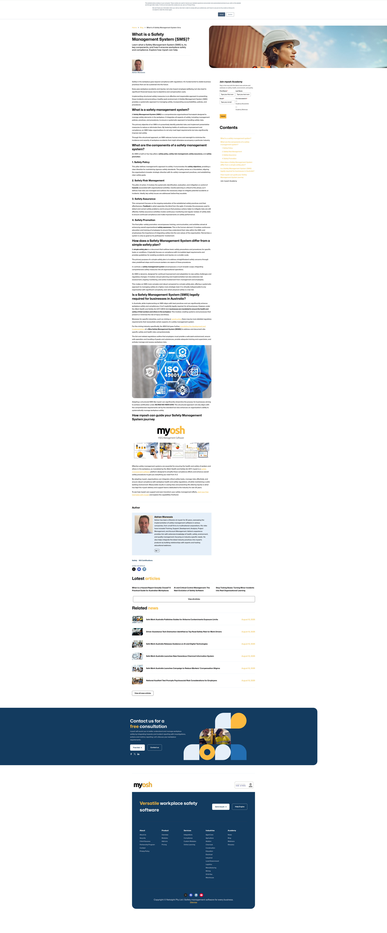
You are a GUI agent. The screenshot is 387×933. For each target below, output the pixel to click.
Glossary (231, 844)
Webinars (231, 841)
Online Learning (189, 844)
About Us (143, 835)
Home (134, 27)
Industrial (209, 858)
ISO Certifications (146, 560)
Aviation (208, 841)
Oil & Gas (209, 874)
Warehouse (210, 877)
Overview (165, 835)
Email (222, 98)
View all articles (194, 599)
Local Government (212, 861)
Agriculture (210, 838)
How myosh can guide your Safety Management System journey (234, 176)
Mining (208, 871)
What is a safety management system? (236, 138)
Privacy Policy (144, 851)
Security (143, 838)
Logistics (209, 864)
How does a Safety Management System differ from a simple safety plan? (236, 163)
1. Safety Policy (227, 148)
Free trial (137, 747)
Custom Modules (190, 841)
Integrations (188, 835)
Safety (134, 560)
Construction (210, 848)
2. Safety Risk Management (232, 151)
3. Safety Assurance (229, 155)
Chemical (209, 844)
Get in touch (221, 807)
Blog (141, 27)
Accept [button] (221, 14)
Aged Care (209, 835)
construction (176, 319)
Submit (223, 116)
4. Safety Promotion (229, 158)
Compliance (188, 838)
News (230, 835)
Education (209, 851)
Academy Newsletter (242, 104)
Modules (165, 838)
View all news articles (143, 693)
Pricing (164, 844)
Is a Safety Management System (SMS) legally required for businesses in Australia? (237, 170)
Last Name (239, 91)
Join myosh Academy (229, 181)
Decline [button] (230, 14)
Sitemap (193, 902)
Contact (142, 848)
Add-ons (165, 841)
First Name (224, 91)
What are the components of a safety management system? (235, 143)
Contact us (154, 747)
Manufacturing (211, 868)
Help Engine (239, 807)
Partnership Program (147, 844)
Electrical (209, 854)
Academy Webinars (242, 109)
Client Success (145, 841)
